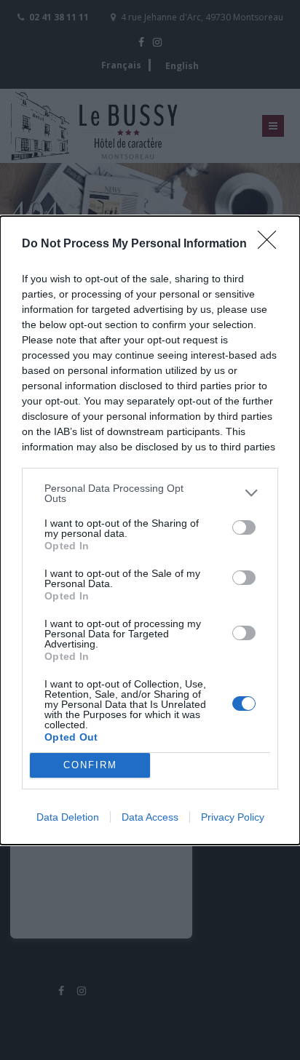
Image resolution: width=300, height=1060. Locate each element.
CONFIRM (90, 765)
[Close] (271, 244)
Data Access (150, 817)
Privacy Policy (232, 817)
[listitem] (150, 493)
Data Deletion (67, 817)
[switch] (244, 527)
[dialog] (150, 530)
